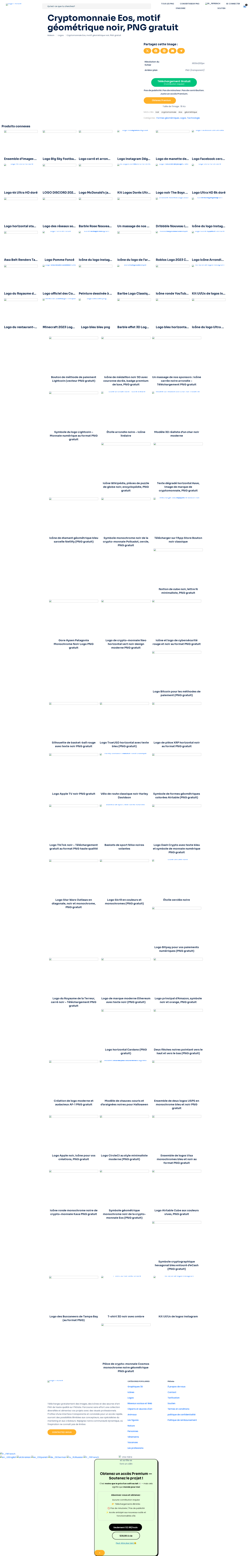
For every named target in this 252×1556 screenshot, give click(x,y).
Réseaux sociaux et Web (140, 1403)
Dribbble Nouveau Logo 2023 (178, 226)
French (11, 1453)
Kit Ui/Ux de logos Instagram (213, 293)
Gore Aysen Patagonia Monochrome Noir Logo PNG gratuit (74, 644)
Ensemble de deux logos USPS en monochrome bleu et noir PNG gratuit (176, 1104)
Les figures (133, 1420)
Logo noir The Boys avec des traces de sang (188, 192)
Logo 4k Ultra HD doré (21, 192)
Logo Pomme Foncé (59, 260)
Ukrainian (26, 1457)
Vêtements (133, 1436)
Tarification (174, 1397)
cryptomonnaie (168, 112)
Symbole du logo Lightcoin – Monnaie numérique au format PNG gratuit (74, 435)
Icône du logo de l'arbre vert (138, 260)
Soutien (171, 1403)
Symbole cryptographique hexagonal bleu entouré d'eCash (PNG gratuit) (176, 1265)
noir (157, 112)
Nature (131, 1425)
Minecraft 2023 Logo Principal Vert (69, 327)
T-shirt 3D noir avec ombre (126, 1316)
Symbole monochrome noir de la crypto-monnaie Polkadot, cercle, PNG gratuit (126, 541)
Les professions (135, 1448)
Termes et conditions (178, 1409)
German (62, 1457)
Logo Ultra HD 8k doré (208, 192)
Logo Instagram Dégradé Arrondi (142, 159)
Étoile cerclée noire (176, 900)
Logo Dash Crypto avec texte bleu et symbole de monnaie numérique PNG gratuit (176, 848)
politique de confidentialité (181, 1414)
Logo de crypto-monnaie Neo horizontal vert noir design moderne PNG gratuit (126, 644)
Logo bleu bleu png (95, 327)
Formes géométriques (167, 117)
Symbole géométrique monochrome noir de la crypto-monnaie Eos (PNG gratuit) (124, 1214)
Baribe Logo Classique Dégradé (141, 293)
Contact (172, 1392)
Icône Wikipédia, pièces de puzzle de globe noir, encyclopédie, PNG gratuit (126, 487)
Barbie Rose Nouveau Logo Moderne (106, 226)
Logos (61, 35)
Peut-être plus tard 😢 (126, 1543)
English (13, 1457)
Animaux (132, 1414)
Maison (51, 35)
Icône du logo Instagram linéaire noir (107, 260)
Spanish (44, 1457)
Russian (79, 1457)
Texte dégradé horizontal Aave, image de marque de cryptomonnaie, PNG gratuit (178, 487)
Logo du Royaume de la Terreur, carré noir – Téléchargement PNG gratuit (73, 1002)
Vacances (133, 1442)
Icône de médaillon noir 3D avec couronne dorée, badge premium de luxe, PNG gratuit (125, 381)
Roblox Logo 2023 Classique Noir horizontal (189, 260)
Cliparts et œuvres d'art (140, 1409)
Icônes (131, 1392)
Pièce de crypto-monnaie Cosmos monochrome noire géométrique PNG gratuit (126, 1367)
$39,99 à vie (126, 1535)
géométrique (191, 112)
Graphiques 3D (135, 1386)
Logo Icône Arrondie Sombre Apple (219, 260)
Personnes (133, 1431)
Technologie (193, 117)
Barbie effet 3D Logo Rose (137, 327)
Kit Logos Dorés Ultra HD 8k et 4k (142, 192)
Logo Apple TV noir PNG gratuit (73, 793)
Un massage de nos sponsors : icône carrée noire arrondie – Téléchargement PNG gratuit (176, 381)
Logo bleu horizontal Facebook (179, 327)
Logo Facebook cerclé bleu (212, 159)
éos (180, 112)
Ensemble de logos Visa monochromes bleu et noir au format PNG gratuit (177, 1159)
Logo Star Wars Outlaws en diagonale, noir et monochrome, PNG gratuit (74, 903)
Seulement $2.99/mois (125, 1527)
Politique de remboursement (182, 1420)
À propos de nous (176, 1386)
